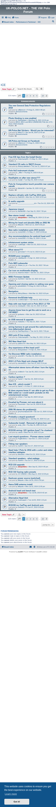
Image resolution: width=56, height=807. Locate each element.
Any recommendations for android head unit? (30, 236)
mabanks (21, 322)
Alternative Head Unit (18, 498)
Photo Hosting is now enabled (22, 118)
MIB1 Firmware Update (19, 277)
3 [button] (30, 95)
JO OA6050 (22, 474)
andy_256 (21, 425)
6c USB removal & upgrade (21, 319)
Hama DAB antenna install (21, 484)
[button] (19, 95)
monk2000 (22, 232)
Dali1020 (21, 197)
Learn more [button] (11, 794)
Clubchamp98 (23, 159)
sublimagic (22, 244)
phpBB (20, 552)
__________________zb (27, 203)
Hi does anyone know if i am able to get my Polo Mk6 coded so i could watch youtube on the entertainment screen (31, 392)
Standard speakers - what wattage (24, 458)
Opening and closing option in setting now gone (31, 284)
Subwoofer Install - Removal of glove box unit (30, 423)
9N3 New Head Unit (17, 341)
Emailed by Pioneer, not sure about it (26, 402)
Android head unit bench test (22, 491)
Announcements (21, 112)
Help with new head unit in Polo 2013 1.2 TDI (29, 304)
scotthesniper (23, 300)
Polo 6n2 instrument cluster (21, 170)
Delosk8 (21, 507)
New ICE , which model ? (20, 384)
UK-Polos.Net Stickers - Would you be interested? (31, 130)
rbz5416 (21, 279)
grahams (21, 314)
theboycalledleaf (24, 166)
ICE (3, 84)
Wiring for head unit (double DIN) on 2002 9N (29, 223)
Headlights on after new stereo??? (24, 178)
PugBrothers (22, 438)
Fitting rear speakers (18, 444)
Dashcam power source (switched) (24, 478)
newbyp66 (21, 306)
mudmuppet (22, 500)
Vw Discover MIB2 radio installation (25, 354)
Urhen (20, 397)
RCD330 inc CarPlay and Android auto (26, 505)
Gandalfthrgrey (23, 419)
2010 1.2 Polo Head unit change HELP (26, 361)
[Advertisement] (28, 54)
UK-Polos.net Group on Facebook (24, 141)
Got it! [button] (17, 801)
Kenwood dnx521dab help (20, 297)
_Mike (20, 172)
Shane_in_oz (22, 265)
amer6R (21, 356)
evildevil (21, 372)
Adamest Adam (23, 272)
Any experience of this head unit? (24, 348)
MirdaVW (21, 188)
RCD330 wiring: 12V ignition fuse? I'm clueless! (30, 430)
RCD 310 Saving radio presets (22, 472)
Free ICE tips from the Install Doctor (25, 157)
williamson (21, 110)
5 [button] (36, 95)
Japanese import (16, 209)
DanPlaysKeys (23, 331)
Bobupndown (22, 350)
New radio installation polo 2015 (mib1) (27, 230)
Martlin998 (21, 211)
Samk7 (20, 379)
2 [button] (26, 95)
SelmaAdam (22, 120)
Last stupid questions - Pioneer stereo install (29, 436)
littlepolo (21, 225)
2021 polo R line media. (19, 335)
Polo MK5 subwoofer (18, 263)
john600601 (22, 286)
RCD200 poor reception (19, 256)
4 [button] (33, 95)
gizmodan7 (22, 252)
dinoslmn (21, 454)
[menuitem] (8, 17)
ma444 (20, 446)
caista (20, 432)
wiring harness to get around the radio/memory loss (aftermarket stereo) (30, 328)
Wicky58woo (22, 293)
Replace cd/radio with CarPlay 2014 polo (27, 195)
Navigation (13, 291)
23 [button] (43, 95)
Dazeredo (21, 404)
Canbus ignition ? (17, 377)
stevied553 (22, 363)
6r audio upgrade (16, 201)
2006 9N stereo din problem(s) (22, 409)
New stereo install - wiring (21, 215)
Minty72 (21, 132)
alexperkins (22, 217)
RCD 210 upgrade (16, 465)
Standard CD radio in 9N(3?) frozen (25, 164)
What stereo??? (16, 250)
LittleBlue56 (22, 258)
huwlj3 (20, 180)
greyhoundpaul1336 (25, 411)
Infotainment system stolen (21, 242)
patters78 (21, 343)
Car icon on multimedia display (23, 270)
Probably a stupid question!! (22, 417)
